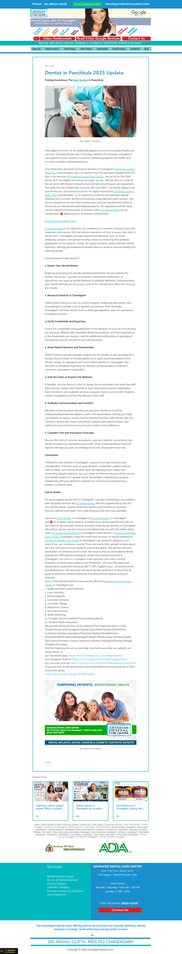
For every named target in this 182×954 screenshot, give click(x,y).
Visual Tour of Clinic (113, 824)
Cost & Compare (56, 883)
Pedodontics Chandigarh (57, 834)
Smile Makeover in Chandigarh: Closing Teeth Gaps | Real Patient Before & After (129, 807)
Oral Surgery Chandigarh (81, 834)
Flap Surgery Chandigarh (104, 834)
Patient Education (75, 827)
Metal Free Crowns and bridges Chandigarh (71, 832)
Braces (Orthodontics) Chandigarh (90, 829)
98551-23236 (129, 903)
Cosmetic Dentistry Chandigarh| (61, 829)
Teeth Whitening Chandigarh (103, 832)
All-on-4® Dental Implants (62, 879)
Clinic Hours (117, 883)
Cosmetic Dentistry (58, 887)
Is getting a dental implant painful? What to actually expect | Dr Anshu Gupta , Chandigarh (49, 807)
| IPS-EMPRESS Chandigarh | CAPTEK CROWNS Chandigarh (100, 837)
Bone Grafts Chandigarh (127, 834)
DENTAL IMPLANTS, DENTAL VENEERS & (64, 43)
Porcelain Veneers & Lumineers (65, 890)
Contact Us (49, 827)
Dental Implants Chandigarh (123, 827)
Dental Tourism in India (51, 824)
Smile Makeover (56, 894)
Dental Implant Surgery (60, 876)
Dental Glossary (103, 827)
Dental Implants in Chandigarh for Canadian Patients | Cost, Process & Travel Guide (89, 807)
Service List (85, 824)
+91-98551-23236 (55, 3)
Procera (143, 834)
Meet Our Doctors (70, 824)
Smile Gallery (98, 824)
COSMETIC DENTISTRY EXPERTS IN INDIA (115, 43)
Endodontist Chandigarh (117, 829)
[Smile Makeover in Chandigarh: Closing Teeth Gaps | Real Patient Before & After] (130, 791)
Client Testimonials (132, 824)
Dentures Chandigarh (127, 832)
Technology (89, 827)
